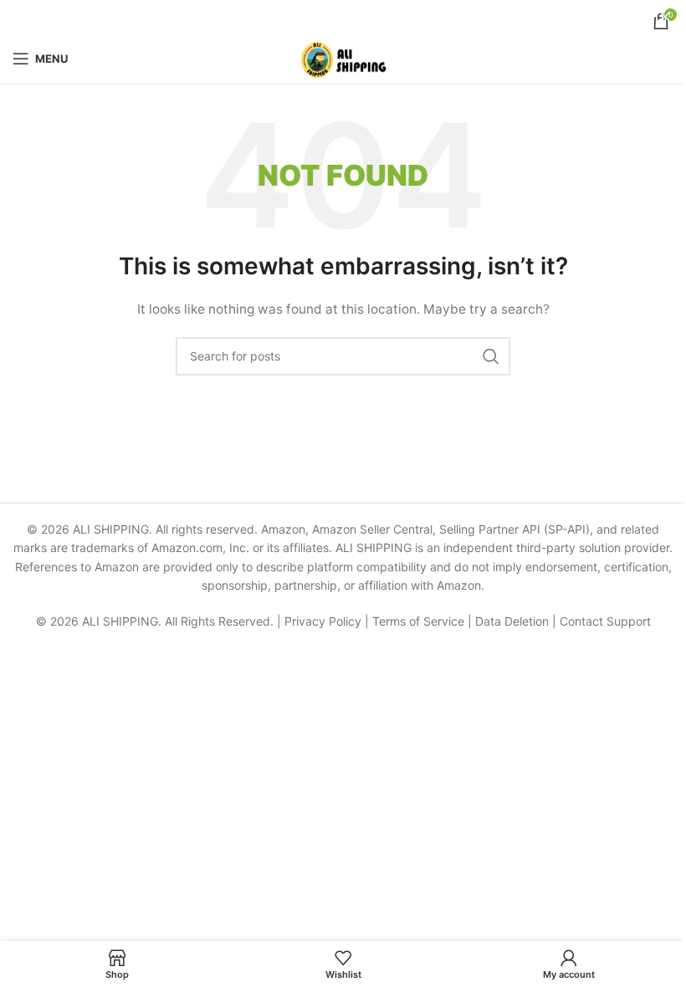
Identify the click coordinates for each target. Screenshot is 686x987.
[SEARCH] (491, 356)
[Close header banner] (665, 16)
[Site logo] (343, 57)
